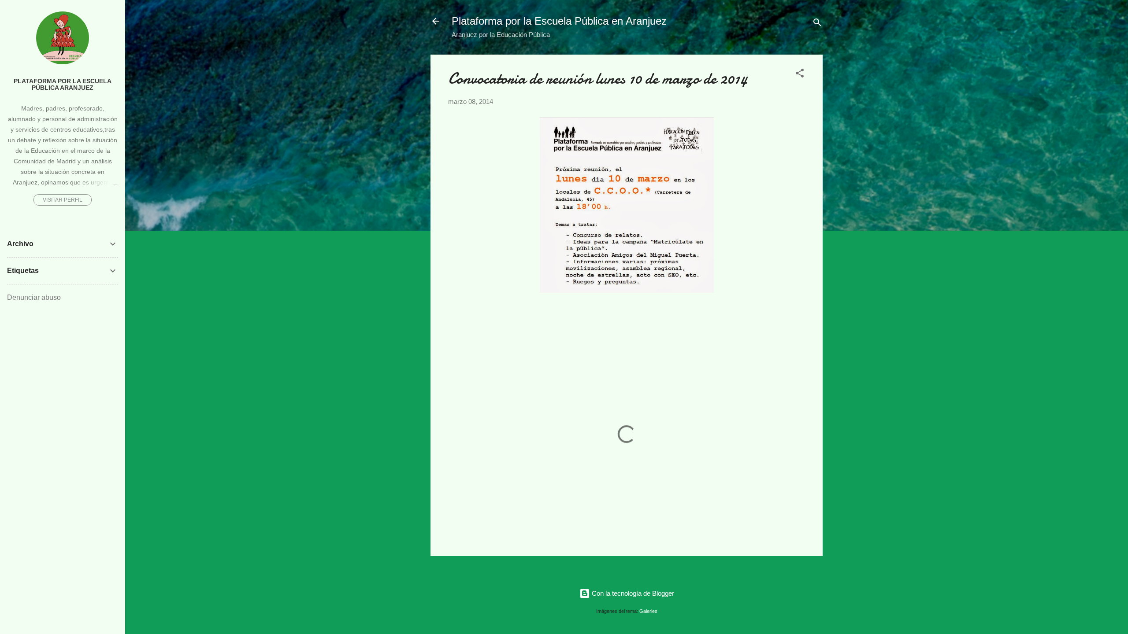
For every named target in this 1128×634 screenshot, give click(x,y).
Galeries (648, 611)
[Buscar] (817, 24)
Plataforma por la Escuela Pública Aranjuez (62, 84)
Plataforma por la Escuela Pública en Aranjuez (559, 21)
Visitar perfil (62, 200)
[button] (799, 74)
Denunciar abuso (34, 297)
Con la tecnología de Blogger (632, 593)
